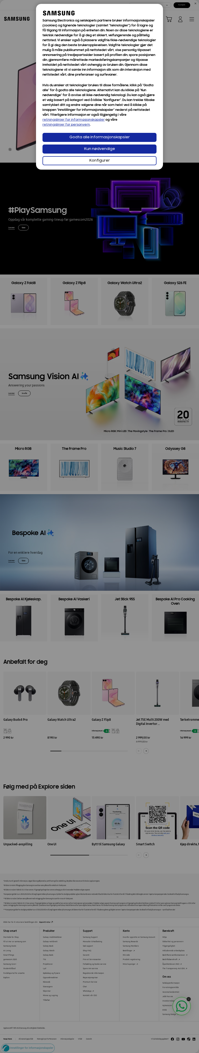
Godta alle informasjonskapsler (99, 137)
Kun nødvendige (99, 149)
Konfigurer (99, 161)
